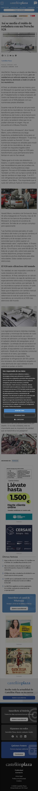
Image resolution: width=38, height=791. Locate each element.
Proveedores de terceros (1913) (12, 389)
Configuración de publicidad (17, 402)
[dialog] (19, 395)
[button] (19, 419)
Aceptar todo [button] (19, 410)
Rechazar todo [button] (19, 415)
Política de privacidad (15, 406)
